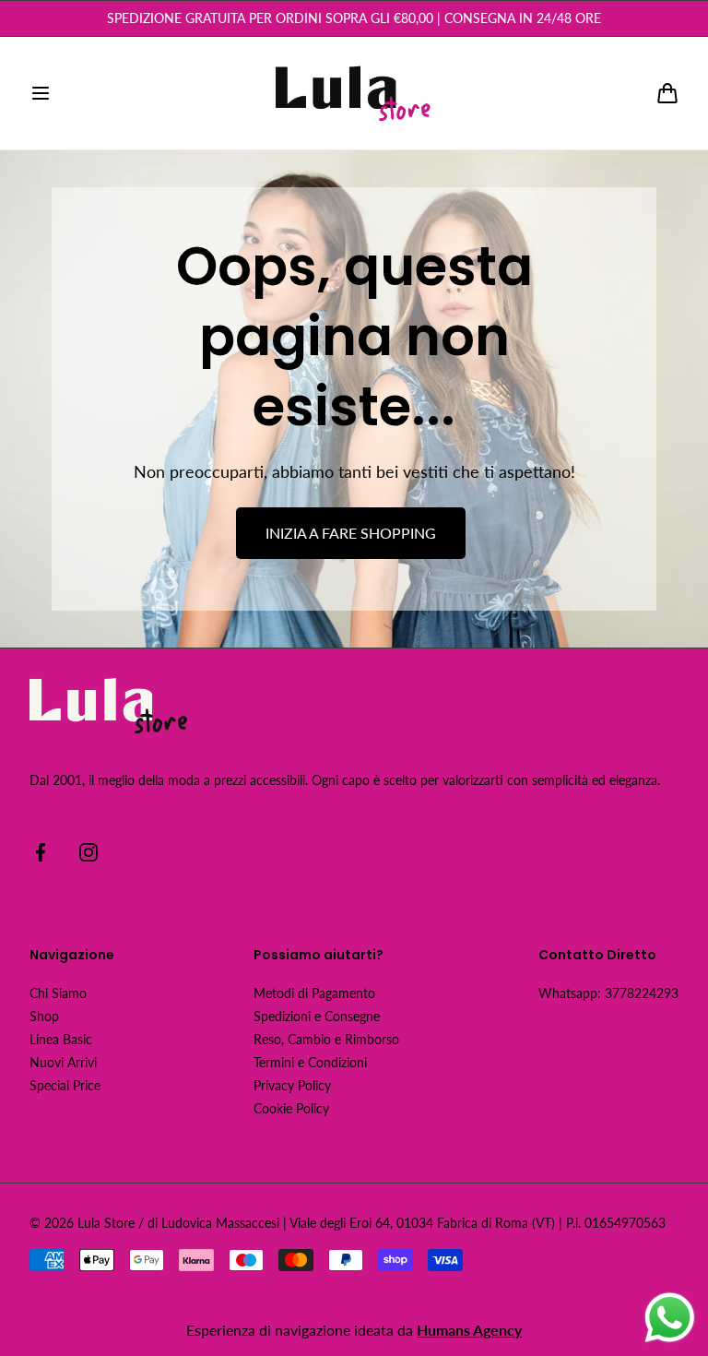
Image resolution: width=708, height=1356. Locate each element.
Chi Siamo (58, 993)
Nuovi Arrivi (63, 1062)
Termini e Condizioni (310, 1062)
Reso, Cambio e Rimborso (326, 1039)
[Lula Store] (354, 93)
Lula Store (106, 1223)
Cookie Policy (291, 1108)
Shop (44, 1016)
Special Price (65, 1085)
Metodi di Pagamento (314, 993)
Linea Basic (61, 1039)
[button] (41, 93)
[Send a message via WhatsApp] (670, 1318)
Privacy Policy (292, 1085)
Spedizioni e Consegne (317, 1016)
